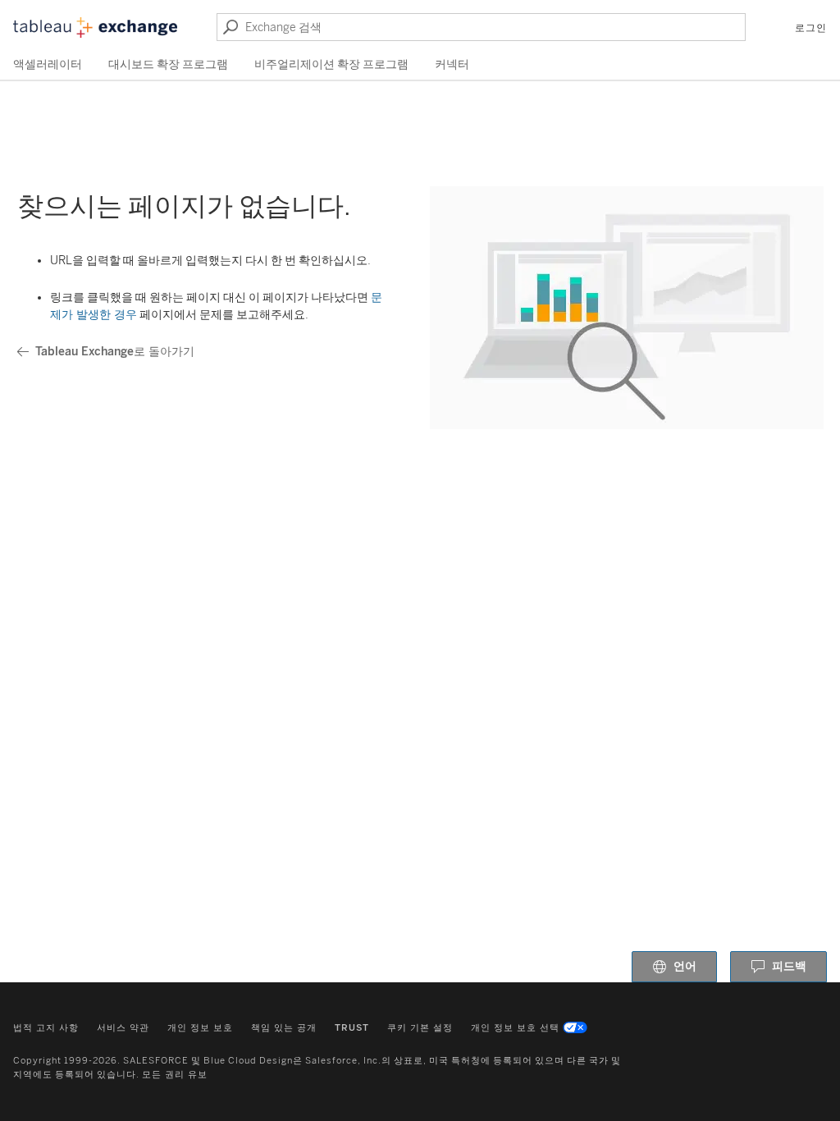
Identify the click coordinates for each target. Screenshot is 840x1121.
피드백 (789, 966)
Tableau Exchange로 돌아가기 (114, 352)
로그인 (811, 28)
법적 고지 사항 (46, 1028)
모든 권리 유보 (175, 1074)
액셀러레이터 (47, 64)
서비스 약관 (123, 1028)
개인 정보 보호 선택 (515, 1028)
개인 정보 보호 (200, 1028)
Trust (352, 1028)
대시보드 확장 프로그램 (168, 64)
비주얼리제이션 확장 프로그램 (331, 64)
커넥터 (452, 64)
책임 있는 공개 (284, 1028)
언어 (684, 966)
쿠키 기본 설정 (420, 1028)
